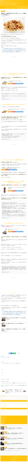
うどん (3, 412)
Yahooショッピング (20, 83)
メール (2, 372)
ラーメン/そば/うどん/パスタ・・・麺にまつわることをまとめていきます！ (14, 458)
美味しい (17, 434)
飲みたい (13, 439)
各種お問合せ (18, 456)
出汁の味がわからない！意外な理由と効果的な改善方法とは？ (14, 443)
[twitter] (9, 353)
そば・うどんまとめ (21, 6)
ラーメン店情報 (4, 406)
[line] (15, 353)
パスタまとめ (3, 416)
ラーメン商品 (3, 404)
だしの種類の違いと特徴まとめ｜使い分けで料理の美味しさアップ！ (14, 48)
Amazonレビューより (5, 98)
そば (2, 410)
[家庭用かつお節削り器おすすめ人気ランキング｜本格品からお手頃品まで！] (13, 353)
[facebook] (11, 353)
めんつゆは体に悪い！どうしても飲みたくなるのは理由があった (14, 438)
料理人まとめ (3, 423)
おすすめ (10, 450)
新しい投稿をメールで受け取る (5, 381)
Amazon (10, 83)
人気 (15, 450)
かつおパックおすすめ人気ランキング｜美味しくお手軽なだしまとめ (14, 50)
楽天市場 (14, 83)
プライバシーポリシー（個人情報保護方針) (12, 456)
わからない (13, 444)
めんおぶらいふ (14, 4)
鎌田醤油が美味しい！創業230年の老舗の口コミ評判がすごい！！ (14, 433)
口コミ (10, 434)
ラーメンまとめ (7, 6)
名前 (2, 369)
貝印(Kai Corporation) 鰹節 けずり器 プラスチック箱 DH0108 (16, 109)
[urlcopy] (18, 353)
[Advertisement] (14, 63)
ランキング (13, 450)
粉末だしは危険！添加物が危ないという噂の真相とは (11, 51)
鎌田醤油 (14, 434)
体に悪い (10, 439)
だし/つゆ (3, 414)
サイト (2, 375)
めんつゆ (16, 439)
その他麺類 (3, 420)
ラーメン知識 (3, 402)
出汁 (10, 444)
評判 (12, 434)
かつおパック (18, 450)
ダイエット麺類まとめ (5, 417)
